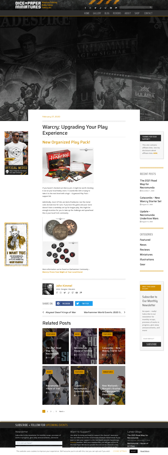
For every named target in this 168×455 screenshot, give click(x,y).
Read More (144, 451)
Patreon (73, 442)
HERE (155, 153)
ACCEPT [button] (133, 451)
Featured (145, 240)
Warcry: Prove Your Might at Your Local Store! (62, 272)
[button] (64, 303)
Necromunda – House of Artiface (137, 444)
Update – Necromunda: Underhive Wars (149, 215)
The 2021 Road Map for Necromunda (148, 184)
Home (86, 13)
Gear (142, 264)
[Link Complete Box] (55, 346)
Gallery (97, 13)
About (128, 13)
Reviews (117, 13)
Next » (61, 411)
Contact (148, 13)
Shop (137, 13)
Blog (107, 13)
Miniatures (146, 255)
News (143, 245)
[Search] (150, 7)
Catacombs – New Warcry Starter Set (150, 199)
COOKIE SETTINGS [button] (120, 451)
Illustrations (147, 260)
